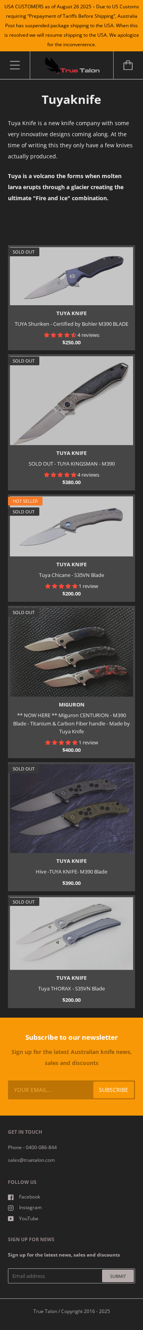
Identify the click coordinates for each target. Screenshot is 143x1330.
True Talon (45, 1311)
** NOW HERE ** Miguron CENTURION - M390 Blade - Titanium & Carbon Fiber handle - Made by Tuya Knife (71, 723)
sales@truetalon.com (31, 1160)
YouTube (29, 1218)
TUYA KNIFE (71, 313)
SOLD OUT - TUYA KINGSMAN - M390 (72, 463)
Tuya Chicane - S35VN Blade (71, 575)
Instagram (30, 1207)
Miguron (72, 704)
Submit (118, 1276)
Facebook (29, 1196)
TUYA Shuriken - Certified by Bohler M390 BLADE (71, 323)
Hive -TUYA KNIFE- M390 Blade (71, 871)
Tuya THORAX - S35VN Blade (71, 988)
